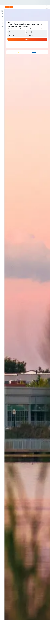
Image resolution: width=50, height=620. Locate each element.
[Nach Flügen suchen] (2, 11)
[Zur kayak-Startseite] (9, 7)
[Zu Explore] (2, 20)
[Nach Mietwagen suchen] (2, 16)
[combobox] (33, 28)
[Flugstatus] (2, 23)
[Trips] (2, 26)
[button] (2, 7)
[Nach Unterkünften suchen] (2, 13)
